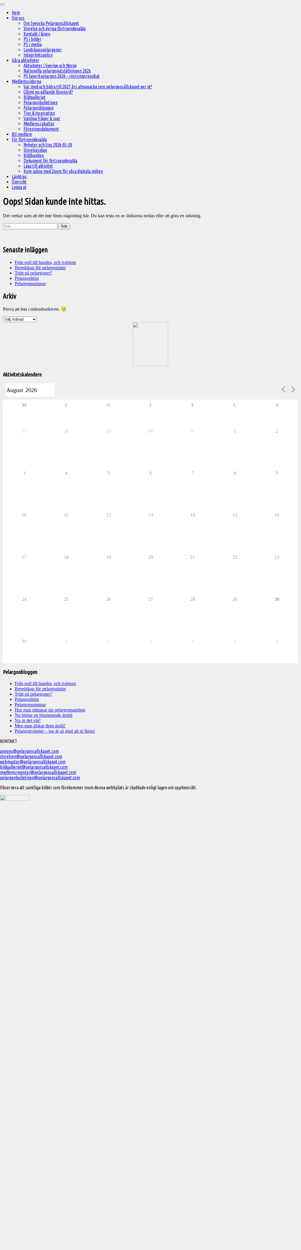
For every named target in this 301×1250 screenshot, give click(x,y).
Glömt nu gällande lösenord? (48, 92)
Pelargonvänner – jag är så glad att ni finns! (55, 731)
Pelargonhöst (27, 278)
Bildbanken (34, 155)
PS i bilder (32, 39)
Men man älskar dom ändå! (40, 725)
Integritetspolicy (38, 55)
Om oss (18, 18)
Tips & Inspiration (39, 113)
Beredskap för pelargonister (40, 267)
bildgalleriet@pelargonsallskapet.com (34, 767)
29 (235, 599)
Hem (16, 12)
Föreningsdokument (41, 129)
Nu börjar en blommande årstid (43, 715)
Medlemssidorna (26, 81)
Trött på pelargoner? (33, 272)
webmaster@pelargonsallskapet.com (33, 761)
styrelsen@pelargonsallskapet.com (31, 756)
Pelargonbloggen (38, 107)
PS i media (33, 44)
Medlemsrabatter (39, 123)
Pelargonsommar (30, 283)
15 (235, 515)
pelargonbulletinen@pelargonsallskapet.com (40, 777)
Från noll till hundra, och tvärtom (45, 262)
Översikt (19, 181)
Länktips (19, 176)
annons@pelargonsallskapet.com (29, 751)
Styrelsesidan (35, 150)
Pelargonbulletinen (41, 102)
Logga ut (19, 187)
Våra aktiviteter (25, 60)
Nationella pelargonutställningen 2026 (57, 70)
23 (277, 557)
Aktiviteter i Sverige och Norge (50, 65)
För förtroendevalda (29, 139)
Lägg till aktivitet (38, 166)
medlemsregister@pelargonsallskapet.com (38, 772)
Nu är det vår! (28, 720)
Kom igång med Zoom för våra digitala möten (63, 171)
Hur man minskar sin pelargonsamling (50, 709)
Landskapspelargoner (43, 49)
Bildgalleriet (35, 97)
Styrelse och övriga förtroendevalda (55, 28)
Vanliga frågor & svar (42, 118)
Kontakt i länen (37, 33)
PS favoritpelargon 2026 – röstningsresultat (62, 76)
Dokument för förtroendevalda (50, 160)
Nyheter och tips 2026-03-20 (48, 144)
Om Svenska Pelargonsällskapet (51, 23)
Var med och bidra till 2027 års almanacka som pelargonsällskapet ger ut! (88, 86)
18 (66, 557)
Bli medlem (22, 134)
